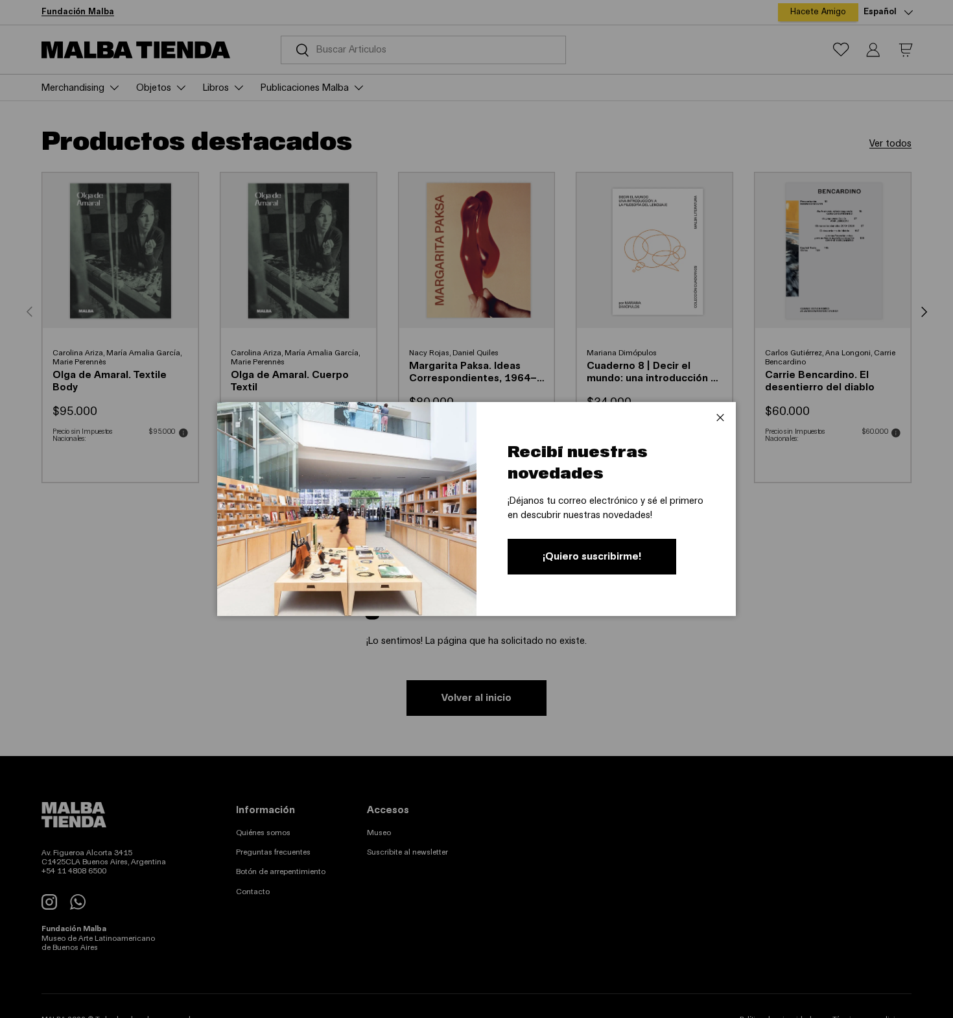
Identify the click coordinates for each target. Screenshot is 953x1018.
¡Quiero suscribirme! (592, 556)
